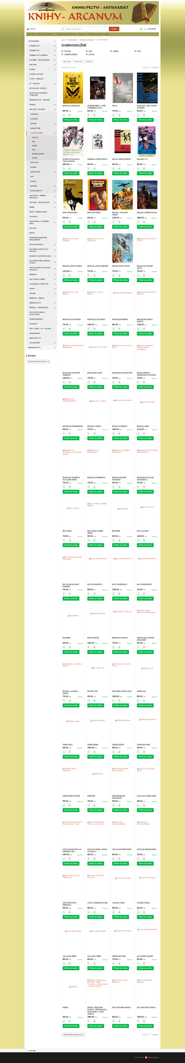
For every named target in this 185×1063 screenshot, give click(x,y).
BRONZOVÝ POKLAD (120, 638)
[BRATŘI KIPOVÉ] (97, 620)
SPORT (32, 289)
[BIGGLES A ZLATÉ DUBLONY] (97, 248)
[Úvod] (92, 13)
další (155, 67)
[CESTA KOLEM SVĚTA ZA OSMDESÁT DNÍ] (73, 831)
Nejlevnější (78, 61)
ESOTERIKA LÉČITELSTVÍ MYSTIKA (38, 250)
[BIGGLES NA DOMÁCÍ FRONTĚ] (147, 301)
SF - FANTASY (34, 84)
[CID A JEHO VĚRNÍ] (73, 938)
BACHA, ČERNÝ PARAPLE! (121, 159)
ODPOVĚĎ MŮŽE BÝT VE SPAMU (99, 34)
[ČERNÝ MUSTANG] (147, 726)
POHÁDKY (34, 119)
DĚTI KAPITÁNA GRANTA (121, 1007)
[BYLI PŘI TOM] (97, 673)
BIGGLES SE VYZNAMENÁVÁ (73, 426)
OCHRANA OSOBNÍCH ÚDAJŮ (65, 34)
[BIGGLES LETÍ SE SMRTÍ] (97, 301)
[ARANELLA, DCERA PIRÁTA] (97, 141)
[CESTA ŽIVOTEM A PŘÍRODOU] (73, 885)
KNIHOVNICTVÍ (35, 338)
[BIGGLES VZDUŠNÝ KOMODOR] (122, 459)
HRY (32, 177)
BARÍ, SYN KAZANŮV (70, 212)
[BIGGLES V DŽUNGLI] (122, 408)
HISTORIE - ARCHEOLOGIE (39, 202)
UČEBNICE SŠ (34, 46)
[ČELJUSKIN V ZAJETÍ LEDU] (122, 673)
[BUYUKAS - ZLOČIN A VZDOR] (73, 673)
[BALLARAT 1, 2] (147, 141)
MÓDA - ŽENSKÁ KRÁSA (38, 212)
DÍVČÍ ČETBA (35, 172)
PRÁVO (32, 233)
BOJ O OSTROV (143, 531)
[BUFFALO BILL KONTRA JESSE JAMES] (147, 620)
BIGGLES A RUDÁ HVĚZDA (72, 266)
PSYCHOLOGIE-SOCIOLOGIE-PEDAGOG (40, 269)
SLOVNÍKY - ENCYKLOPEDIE (39, 60)
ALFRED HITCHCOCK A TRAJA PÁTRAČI (71, 160)
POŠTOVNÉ (30, 34)
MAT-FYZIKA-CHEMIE (37, 279)
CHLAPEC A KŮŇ (118, 903)
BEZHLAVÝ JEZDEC (94, 212)
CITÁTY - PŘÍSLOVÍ (36, 79)
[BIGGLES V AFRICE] (97, 408)
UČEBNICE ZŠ (34, 51)
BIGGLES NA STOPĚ (94, 373)
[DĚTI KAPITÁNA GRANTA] (122, 989)
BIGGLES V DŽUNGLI (119, 426)
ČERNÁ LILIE (141, 691)
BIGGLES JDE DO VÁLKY (121, 266)
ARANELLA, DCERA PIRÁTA (97, 159)
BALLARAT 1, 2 (142, 159)
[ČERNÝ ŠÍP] (97, 778)
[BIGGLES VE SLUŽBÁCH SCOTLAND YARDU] (73, 459)
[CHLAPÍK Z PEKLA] (147, 885)
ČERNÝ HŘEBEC (93, 745)
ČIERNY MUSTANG (119, 956)
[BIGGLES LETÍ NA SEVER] (73, 301)
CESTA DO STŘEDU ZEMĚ (146, 796)
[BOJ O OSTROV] (147, 513)
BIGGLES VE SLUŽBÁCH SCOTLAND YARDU (71, 478)
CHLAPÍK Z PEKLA (143, 903)
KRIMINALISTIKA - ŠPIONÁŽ (39, 100)
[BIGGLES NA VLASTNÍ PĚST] (122, 355)
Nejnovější (67, 61)
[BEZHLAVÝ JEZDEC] (97, 194)
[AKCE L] (122, 88)
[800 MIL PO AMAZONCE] (73, 88)
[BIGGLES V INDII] (147, 408)
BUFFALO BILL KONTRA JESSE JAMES (145, 639)
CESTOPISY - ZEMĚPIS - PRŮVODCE (38, 197)
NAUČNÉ (34, 186)
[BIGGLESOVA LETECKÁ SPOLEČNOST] (147, 459)
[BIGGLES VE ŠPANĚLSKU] (97, 459)
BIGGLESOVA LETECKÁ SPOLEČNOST (145, 478)
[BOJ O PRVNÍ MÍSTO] (97, 566)
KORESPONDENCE (36, 319)
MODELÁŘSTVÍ (36, 191)
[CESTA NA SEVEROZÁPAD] (122, 831)
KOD (33, 150)
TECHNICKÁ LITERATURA (38, 284)
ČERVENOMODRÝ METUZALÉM (118, 797)
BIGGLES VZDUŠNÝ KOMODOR (119, 478)
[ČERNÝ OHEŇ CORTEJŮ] (73, 778)
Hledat (114, 29)
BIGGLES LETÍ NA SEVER (72, 319)
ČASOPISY (33, 324)
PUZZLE (33, 181)
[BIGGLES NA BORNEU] (122, 301)
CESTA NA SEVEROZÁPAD (121, 849)
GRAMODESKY (34, 333)
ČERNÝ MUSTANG (143, 745)
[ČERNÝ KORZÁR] (122, 726)
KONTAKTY (82, 34)
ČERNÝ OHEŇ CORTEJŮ (71, 796)
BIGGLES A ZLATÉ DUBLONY (97, 266)
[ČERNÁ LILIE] (147, 673)
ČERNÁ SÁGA (67, 745)
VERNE (34, 146)
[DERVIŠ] (73, 989)
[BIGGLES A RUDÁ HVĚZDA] (73, 248)
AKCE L (114, 106)
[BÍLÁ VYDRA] (73, 513)
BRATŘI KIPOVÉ (93, 638)
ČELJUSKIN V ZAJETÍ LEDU (121, 691)
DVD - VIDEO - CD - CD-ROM (40, 329)
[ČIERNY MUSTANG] (122, 938)
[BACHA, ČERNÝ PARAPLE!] (122, 141)
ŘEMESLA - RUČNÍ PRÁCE (38, 308)
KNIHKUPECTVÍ (34, 348)
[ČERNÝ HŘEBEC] (97, 726)
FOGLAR (35, 138)
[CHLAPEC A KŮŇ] (122, 885)
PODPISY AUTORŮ (36, 74)
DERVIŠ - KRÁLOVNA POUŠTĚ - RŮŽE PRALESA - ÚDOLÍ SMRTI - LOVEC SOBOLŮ (97, 1010)
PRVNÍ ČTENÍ (35, 128)
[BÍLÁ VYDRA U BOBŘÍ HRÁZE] (97, 513)
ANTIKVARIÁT (33, 41)
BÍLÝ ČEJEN (116, 531)
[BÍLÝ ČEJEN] (122, 513)
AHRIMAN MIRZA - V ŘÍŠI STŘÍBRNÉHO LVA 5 (96, 107)
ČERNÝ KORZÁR (118, 745)
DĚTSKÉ (34, 124)
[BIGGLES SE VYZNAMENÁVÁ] (73, 408)
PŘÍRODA (33, 275)
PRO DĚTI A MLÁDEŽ (37, 109)
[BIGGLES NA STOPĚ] (97, 355)
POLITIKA (33, 228)
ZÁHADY (32, 293)
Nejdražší (89, 61)
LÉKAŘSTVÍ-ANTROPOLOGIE (40, 256)
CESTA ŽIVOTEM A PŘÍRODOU (69, 904)
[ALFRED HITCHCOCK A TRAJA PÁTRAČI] (73, 141)
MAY (33, 142)
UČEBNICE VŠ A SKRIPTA (38, 55)
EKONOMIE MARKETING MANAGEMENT (38, 239)
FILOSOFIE (33, 217)
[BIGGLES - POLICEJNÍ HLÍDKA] (122, 194)
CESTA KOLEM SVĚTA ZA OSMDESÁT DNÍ (72, 850)
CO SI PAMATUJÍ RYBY (145, 956)
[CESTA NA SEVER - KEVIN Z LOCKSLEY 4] (97, 831)
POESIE (32, 69)
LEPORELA (34, 114)
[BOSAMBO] (73, 620)
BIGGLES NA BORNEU (120, 319)
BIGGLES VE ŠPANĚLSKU (96, 477)
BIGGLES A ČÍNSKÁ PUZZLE (147, 212)
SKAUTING (34, 162)
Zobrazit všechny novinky (37, 361)
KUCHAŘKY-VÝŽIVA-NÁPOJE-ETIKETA (39, 262)
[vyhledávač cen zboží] (31, 1050)
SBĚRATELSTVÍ (35, 303)
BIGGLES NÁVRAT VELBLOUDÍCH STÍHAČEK (146, 374)
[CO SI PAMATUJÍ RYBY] (147, 938)
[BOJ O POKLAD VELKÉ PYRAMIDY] (73, 566)
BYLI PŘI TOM (92, 691)
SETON (34, 158)
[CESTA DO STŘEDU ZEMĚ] (147, 778)
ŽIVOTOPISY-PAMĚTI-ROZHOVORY (37, 313)
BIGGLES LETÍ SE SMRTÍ (96, 319)
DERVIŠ (65, 1007)
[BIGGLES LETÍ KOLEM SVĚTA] (147, 248)
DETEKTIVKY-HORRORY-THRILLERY (38, 94)
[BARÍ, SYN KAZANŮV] (73, 194)
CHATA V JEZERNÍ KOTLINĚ (97, 903)
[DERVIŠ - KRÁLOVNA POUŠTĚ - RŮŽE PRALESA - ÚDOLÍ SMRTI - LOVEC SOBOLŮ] (97, 989)
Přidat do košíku (71, 120)
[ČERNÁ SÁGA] (73, 726)
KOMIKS (33, 167)
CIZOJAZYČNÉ (34, 343)
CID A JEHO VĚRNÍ (69, 956)
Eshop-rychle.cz (153, 1057)
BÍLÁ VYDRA (67, 531)
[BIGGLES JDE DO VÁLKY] (122, 248)
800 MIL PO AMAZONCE (71, 106)
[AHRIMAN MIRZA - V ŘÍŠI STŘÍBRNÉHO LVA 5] (97, 88)
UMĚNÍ (31, 207)
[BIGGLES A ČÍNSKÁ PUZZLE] (147, 194)
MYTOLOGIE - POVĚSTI (38, 88)
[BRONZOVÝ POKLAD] (122, 620)
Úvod (63, 40)
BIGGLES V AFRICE (94, 426)
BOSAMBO (66, 638)
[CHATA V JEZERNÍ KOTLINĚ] (97, 885)
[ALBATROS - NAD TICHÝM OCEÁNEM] (147, 88)
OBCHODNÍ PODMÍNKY (44, 34)
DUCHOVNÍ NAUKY (36, 245)
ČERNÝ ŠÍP (91, 796)
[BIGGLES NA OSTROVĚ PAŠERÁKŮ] (73, 355)
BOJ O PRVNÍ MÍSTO (94, 584)
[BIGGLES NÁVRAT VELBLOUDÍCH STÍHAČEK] (147, 355)
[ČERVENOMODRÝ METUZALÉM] (122, 778)
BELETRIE (33, 65)
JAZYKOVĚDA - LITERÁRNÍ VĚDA (39, 222)
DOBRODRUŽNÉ (37, 133)
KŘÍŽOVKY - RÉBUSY (36, 298)
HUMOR (32, 105)
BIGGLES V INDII (143, 426)
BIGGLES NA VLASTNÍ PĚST (122, 373)
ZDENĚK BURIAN (38, 154)
